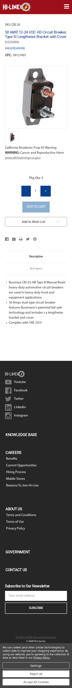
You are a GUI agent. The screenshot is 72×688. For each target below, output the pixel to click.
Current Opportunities (21, 465)
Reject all (36, 674)
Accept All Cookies (36, 682)
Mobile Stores (15, 479)
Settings (36, 666)
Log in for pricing (15, 48)
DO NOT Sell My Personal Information (36, 637)
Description (36, 256)
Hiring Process (16, 472)
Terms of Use (15, 522)
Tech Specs (36, 268)
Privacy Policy (15, 528)
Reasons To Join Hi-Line (22, 485)
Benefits (11, 459)
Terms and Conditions (21, 515)
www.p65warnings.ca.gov (23, 158)
